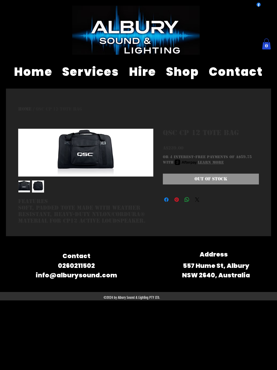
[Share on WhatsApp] (187, 199)
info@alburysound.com (76, 275)
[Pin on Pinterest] (176, 199)
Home (25, 109)
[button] (266, 44)
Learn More (211, 162)
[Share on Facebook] (166, 199)
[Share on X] (197, 199)
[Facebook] (258, 4)
